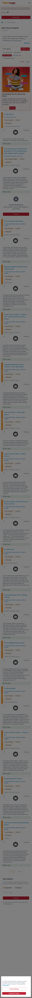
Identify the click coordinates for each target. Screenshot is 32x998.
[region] (16, 986)
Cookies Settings (14, 989)
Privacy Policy (6, 985)
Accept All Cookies (14, 993)
